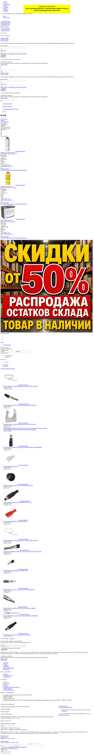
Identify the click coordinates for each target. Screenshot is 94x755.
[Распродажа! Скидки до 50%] (47, 332)
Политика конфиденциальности (12, 687)
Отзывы (6, 11)
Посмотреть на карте (64, 715)
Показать (6, 364)
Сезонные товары (8, 675)
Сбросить (6, 366)
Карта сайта (6, 669)
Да (6, 362)
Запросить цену (14, 748)
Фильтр (2, 120)
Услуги (5, 3)
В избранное (11, 170)
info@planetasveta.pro (6, 22)
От (1, 351)
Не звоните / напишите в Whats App (11, 648)
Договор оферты (8, 688)
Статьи (5, 8)
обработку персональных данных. (17, 53)
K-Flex (7, 357)
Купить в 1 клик (5, 168)
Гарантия (6, 665)
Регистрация (7, 17)
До (16, 351)
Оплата (5, 5)
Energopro (8, 355)
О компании (7, 4)
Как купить (6, 666)
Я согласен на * (14, 729)
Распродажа (6, 677)
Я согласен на (14, 53)
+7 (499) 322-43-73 (5, 24)
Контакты (6, 9)
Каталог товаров (5, 333)
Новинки (6, 674)
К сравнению (23, 170)
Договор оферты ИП (9, 690)
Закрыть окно (4, 64)
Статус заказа (4, 119)
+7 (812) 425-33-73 (5, 21)
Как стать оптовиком (9, 668)
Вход (5, 16)
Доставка (6, 7)
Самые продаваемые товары (8, 368)
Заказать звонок (5, 38)
